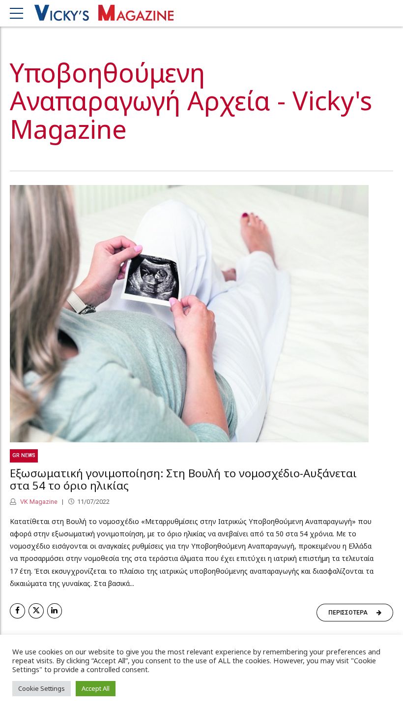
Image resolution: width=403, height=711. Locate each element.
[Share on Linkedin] (54, 610)
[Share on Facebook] (17, 610)
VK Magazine (38, 501)
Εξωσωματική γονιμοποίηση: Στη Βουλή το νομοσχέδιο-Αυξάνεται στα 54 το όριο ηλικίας (183, 479)
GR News (23, 455)
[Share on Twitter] (36, 610)
